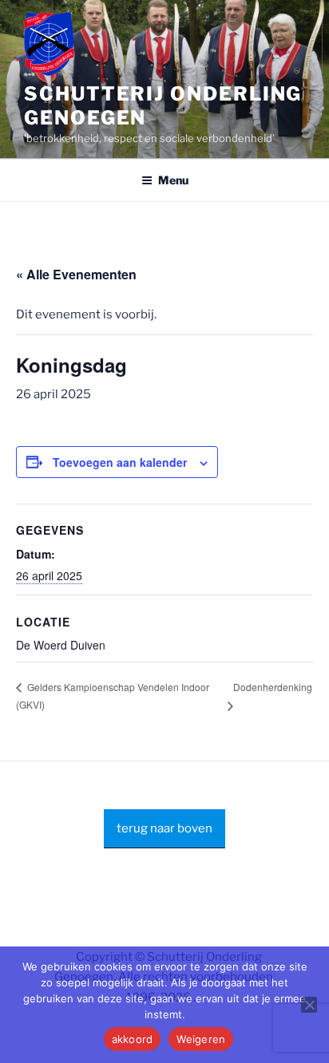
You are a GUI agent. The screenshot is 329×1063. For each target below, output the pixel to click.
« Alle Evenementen (76, 274)
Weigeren (200, 1039)
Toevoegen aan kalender (120, 462)
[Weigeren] (309, 1005)
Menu (173, 180)
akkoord (132, 1039)
